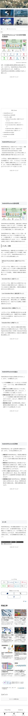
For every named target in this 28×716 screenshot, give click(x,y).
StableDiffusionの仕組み (9, 132)
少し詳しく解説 (8, 117)
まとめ (5, 136)
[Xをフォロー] (20, 593)
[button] (24, 58)
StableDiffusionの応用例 (9, 134)
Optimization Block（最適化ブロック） (14, 128)
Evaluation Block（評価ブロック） (13, 130)
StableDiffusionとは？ (8, 113)
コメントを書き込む (14, 699)
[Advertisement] (14, 92)
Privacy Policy (8, 709)
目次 (12, 110)
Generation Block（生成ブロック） (13, 122)
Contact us (20, 709)
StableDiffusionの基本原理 (9, 115)
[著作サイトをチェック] (7, 593)
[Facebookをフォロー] (14, 596)
